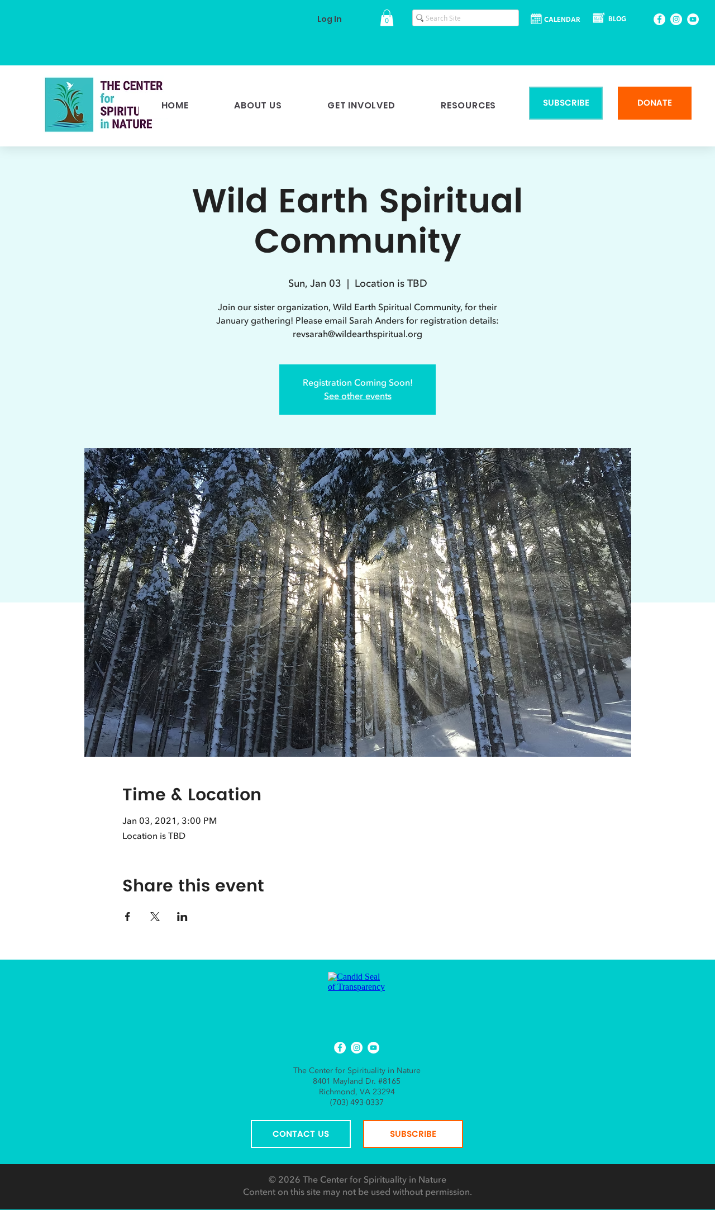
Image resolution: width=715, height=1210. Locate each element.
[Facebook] (659, 19)
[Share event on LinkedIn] (182, 916)
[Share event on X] (155, 916)
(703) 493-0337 (357, 1102)
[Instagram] (676, 19)
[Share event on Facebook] (127, 916)
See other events (358, 396)
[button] (387, 18)
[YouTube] (693, 19)
